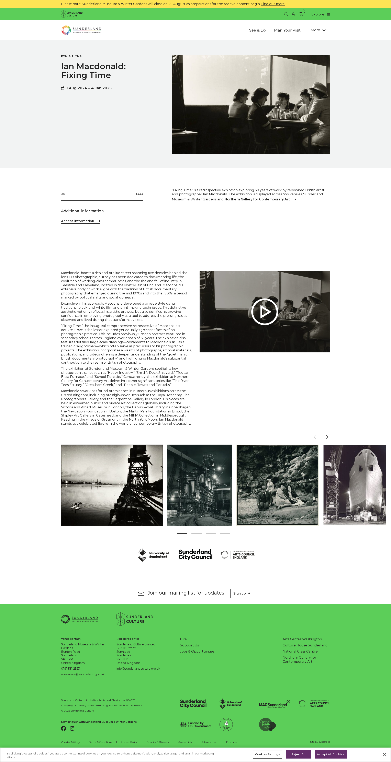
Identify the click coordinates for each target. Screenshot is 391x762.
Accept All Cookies (330, 754)
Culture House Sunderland (305, 645)
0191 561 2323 (70, 668)
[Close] (384, 754)
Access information (77, 221)
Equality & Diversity (157, 741)
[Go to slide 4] (225, 534)
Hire (183, 639)
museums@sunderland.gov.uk (82, 674)
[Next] (325, 437)
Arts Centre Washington (302, 639)
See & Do (257, 30)
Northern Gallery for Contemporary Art (257, 199)
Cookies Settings (70, 742)
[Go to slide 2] (196, 534)
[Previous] (316, 437)
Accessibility (185, 741)
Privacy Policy (129, 741)
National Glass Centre (300, 651)
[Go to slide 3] (211, 534)
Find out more (273, 4)
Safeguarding (209, 741)
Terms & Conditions (100, 741)
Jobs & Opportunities (197, 651)
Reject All (298, 754)
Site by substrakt (320, 741)
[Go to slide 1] (182, 534)
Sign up (239, 593)
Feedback (231, 741)
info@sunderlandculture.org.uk (138, 668)
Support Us (189, 645)
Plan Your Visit (287, 30)
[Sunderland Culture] (71, 14)
